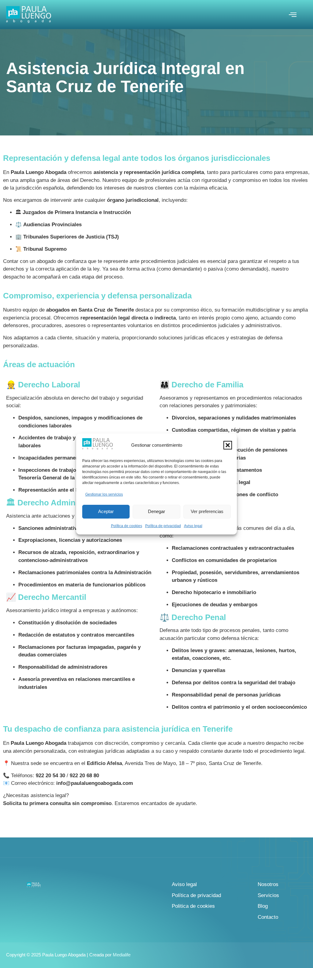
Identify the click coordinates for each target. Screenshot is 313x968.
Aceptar (106, 511)
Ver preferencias (207, 511)
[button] (228, 445)
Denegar (156, 511)
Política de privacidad (163, 526)
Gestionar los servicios (104, 494)
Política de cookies (126, 526)
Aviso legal (193, 526)
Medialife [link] (122, 954)
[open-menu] (292, 15)
